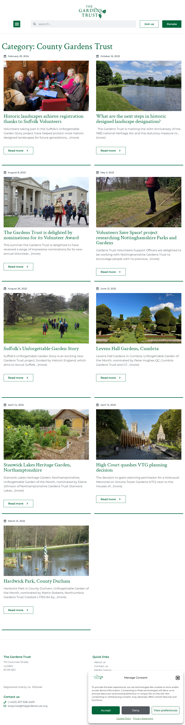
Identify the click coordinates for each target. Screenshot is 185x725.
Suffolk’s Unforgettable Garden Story (41, 348)
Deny (135, 710)
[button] (178, 678)
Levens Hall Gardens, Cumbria (127, 348)
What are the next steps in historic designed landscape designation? (131, 119)
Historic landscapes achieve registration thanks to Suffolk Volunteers (43, 119)
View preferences (165, 710)
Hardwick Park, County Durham (37, 581)
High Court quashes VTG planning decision (131, 467)
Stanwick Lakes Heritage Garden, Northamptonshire (37, 467)
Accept (106, 710)
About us (100, 662)
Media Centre (102, 670)
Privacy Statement (143, 718)
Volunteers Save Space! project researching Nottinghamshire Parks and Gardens (136, 237)
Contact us (101, 666)
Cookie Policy (123, 718)
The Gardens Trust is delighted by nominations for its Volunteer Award (41, 235)
